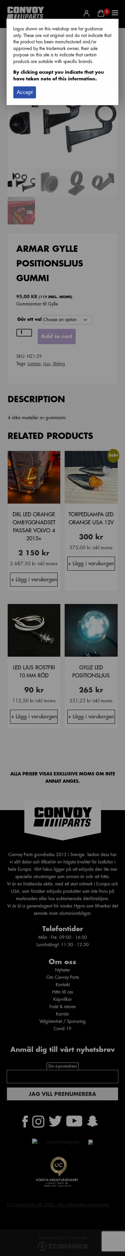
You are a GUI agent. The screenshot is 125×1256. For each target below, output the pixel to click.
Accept (25, 92)
